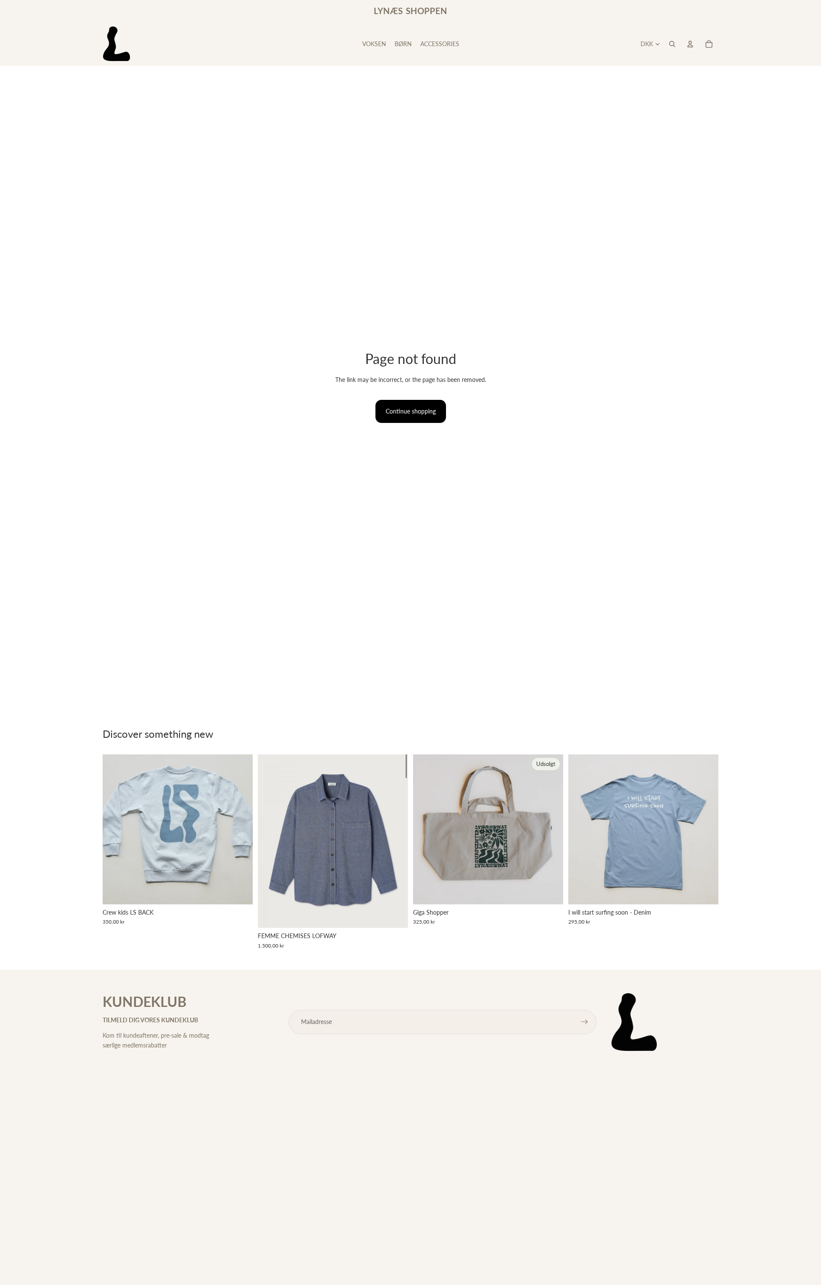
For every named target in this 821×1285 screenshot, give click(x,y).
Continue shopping (411, 411)
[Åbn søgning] (672, 44)
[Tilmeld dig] (584, 1022)
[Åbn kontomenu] (690, 44)
